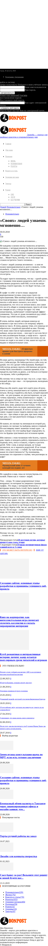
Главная (8, 143)
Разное (7, 189)
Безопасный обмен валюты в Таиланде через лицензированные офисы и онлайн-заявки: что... (22, 806)
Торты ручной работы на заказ (18, 836)
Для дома (9, 150)
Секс (12, 194)
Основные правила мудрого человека (14, 691)
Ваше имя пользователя (35, 87)
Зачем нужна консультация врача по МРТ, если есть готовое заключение (21, 756)
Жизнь (13, 161)
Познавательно (16, 163)
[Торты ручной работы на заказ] (6, 831)
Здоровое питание (12, 177)
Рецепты (14, 166)
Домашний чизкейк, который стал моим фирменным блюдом (22, 699)
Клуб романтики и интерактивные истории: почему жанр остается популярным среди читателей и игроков (23, 657)
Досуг (13, 197)
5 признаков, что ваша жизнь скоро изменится (17, 718)
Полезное (8, 156)
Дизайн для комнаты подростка (18, 856)
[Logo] (13, 122)
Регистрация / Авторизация (14, 77)
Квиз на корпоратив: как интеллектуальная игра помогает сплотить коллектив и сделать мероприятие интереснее (19, 621)
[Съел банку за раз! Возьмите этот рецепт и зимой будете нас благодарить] (6, 870)
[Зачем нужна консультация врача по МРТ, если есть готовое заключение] (6, 749)
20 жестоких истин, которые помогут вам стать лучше (22, 541)
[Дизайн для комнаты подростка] (6, 851)
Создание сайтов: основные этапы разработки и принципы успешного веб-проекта (23, 586)
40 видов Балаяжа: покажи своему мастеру (16, 683)
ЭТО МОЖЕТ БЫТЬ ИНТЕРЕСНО (17, 550)
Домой (3, 207)
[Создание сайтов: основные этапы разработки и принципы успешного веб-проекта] (14, 578)
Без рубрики (15, 199)
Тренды (8, 183)
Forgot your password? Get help (13, 95)
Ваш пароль (30, 90)
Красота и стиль (11, 170)
